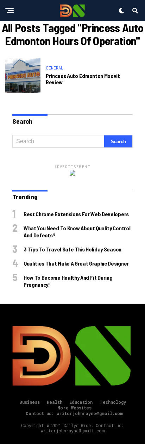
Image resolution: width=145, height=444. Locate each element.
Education (81, 402)
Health (54, 402)
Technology (113, 402)
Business (29, 402)
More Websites (74, 407)
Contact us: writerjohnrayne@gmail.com (74, 413)
